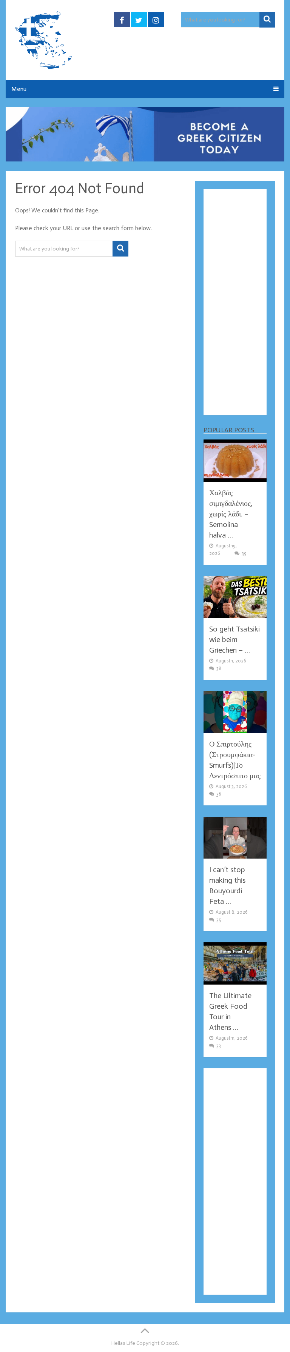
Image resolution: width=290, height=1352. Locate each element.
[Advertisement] (235, 302)
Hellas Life (123, 1343)
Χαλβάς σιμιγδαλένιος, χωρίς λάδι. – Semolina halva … (230, 513)
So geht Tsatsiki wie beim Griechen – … (234, 639)
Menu (18, 88)
